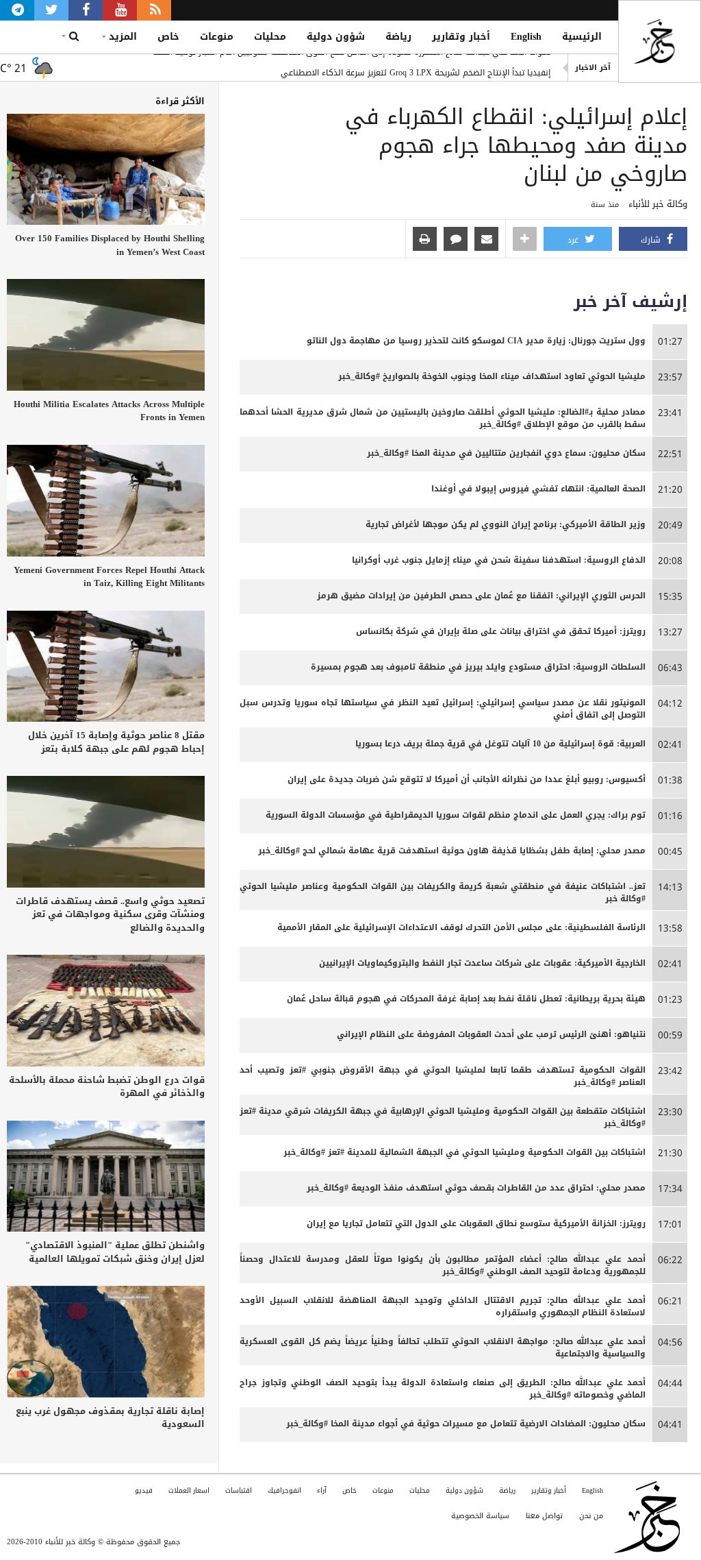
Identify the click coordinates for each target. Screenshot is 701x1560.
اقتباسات (238, 1490)
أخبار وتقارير (461, 36)
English (526, 36)
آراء (322, 1490)
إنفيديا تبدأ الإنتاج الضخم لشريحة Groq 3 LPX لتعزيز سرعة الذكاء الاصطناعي (415, 67)
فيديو (144, 1490)
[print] (425, 239)
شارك (652, 239)
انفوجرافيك (284, 1490)
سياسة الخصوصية (480, 1516)
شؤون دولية (336, 36)
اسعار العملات (188, 1490)
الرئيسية (582, 36)
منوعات (216, 36)
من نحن (591, 1516)
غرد (574, 239)
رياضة (398, 36)
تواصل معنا (544, 1516)
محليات (270, 36)
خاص (168, 36)
